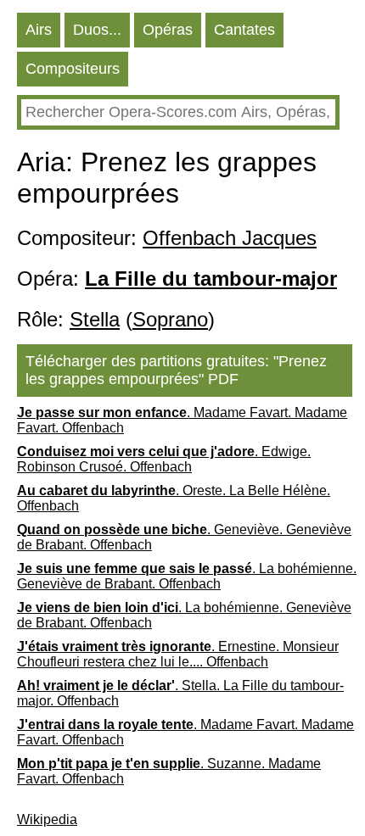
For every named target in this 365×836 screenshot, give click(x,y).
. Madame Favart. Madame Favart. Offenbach (182, 420)
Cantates (244, 29)
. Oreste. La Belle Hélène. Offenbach (173, 498)
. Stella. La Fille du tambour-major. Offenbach (180, 693)
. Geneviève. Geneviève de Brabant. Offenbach (184, 537)
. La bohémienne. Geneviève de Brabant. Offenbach (187, 576)
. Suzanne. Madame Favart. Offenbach (169, 771)
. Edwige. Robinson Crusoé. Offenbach (164, 459)
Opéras (168, 29)
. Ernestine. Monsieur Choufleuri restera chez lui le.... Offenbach (178, 654)
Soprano (170, 319)
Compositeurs (72, 68)
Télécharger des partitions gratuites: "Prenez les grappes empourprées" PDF (176, 370)
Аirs (38, 29)
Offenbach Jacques (230, 237)
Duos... (97, 29)
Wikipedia (47, 819)
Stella (95, 319)
